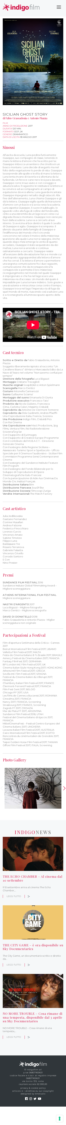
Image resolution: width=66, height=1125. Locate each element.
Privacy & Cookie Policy (33, 1088)
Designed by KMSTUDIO (33, 1094)
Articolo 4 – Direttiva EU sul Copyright (33, 1091)
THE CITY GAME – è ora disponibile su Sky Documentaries (33, 947)
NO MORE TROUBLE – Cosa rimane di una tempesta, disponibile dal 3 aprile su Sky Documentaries (32, 1017)
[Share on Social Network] (28, 896)
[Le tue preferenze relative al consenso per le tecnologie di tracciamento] (59, 1118)
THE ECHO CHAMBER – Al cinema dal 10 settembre (32, 878)
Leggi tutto (14, 896)
